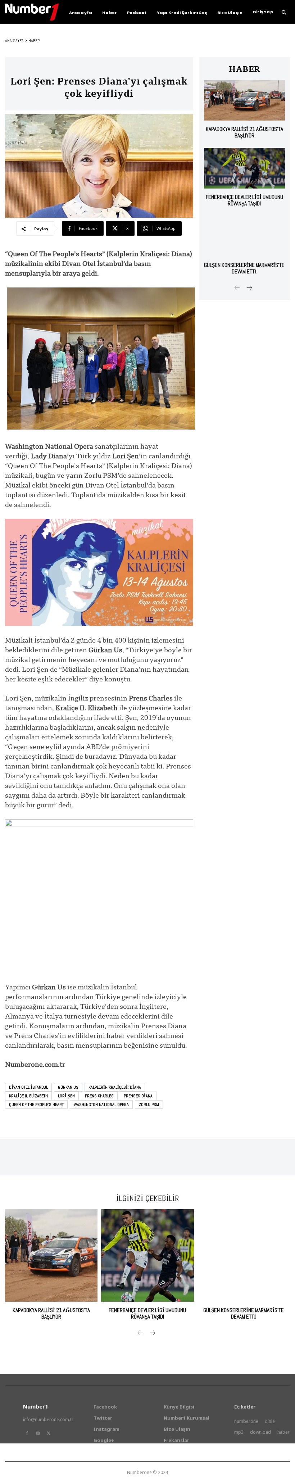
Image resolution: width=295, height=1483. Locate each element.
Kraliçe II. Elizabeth (28, 1096)
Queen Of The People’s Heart (36, 1104)
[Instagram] (38, 1433)
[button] (284, 12)
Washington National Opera (101, 1104)
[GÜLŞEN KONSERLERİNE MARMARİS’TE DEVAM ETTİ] (244, 236)
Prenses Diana (138, 1096)
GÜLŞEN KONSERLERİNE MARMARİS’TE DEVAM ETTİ (244, 268)
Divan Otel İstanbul (28, 1087)
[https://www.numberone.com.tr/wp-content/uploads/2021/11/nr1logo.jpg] (32, 12)
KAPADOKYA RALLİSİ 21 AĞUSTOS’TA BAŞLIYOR (244, 132)
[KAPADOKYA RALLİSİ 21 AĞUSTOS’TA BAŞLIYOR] (244, 100)
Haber (34, 41)
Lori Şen (66, 1096)
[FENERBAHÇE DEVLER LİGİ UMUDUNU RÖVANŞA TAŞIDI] (244, 168)
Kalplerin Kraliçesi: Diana (114, 1087)
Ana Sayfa (14, 41)
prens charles (99, 1096)
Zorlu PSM (149, 1104)
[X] (49, 1433)
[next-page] (248, 288)
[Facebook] (27, 1433)
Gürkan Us (68, 1087)
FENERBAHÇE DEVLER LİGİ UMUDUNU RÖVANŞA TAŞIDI (244, 200)
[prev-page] (237, 288)
